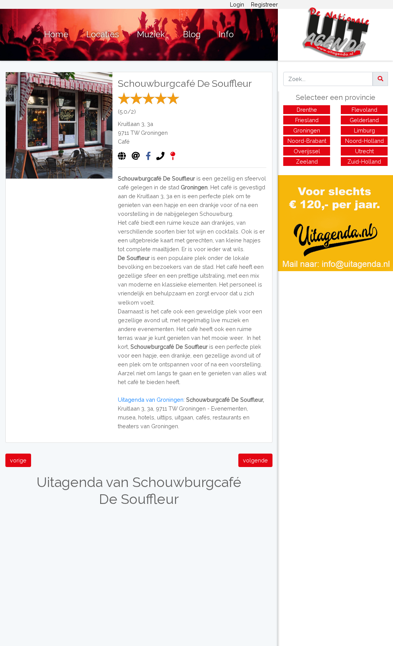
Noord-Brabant (306, 140)
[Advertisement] (335, 325)
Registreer (264, 4)
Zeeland (307, 161)
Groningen (154, 132)
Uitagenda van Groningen (150, 399)
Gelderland (364, 120)
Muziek (151, 34)
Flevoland (364, 109)
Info (226, 34)
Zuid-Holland (364, 161)
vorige (18, 460)
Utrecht (364, 151)
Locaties (102, 34)
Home (56, 34)
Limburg (364, 130)
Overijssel (307, 151)
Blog (192, 34)
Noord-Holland (364, 140)
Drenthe (307, 109)
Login (237, 4)
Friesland (307, 120)
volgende (255, 460)
